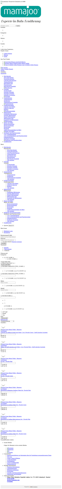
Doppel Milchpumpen (9, 117)
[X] (8, 451)
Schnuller (6, 161)
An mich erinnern (7, 241)
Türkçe (2, 69)
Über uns (9, 456)
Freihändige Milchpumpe (10, 114)
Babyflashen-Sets (8, 83)
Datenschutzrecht (11, 464)
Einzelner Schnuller (9, 92)
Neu (4, 315)
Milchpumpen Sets (8, 118)
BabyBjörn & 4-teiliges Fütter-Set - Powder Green (13, 405)
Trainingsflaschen (8, 82)
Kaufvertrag (10, 471)
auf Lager (5, 312)
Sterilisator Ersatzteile (9, 138)
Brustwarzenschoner (9, 124)
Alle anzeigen (10, 160)
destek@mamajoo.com (13, 480)
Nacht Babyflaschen (9, 79)
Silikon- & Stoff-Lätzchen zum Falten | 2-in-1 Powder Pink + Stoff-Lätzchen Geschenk (23, 347)
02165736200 (10, 478)
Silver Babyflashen (9, 77)
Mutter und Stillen (8, 201)
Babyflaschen (7, 147)
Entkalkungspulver (8, 137)
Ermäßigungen (7, 222)
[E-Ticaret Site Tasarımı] (3, 484)
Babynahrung (8, 249)
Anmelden (3, 243)
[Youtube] (10, 452)
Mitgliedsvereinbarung (13, 470)
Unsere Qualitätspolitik (13, 462)
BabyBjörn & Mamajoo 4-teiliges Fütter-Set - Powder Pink (16, 390)
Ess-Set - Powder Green (7, 376)
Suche (18, 25)
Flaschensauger (8, 85)
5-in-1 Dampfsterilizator (10, 134)
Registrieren (7, 232)
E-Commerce (34, 486)
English (6, 69)
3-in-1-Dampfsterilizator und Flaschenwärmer (15, 135)
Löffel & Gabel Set (9, 108)
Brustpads (6, 128)
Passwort (3, 238)
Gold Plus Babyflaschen (10, 80)
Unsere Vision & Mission (13, 458)
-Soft (31, 486)
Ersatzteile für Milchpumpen (11, 119)
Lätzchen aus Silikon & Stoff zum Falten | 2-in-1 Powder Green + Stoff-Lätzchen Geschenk (24, 332)
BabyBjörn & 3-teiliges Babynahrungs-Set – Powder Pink (15, 419)
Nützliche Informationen (13, 467)
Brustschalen (7, 127)
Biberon (6, 55)
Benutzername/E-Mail (6, 235)
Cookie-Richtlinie (11, 459)
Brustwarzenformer (9, 125)
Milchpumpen (7, 189)
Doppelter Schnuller (9, 93)
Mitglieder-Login (8, 231)
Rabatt (4, 313)
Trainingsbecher (8, 99)
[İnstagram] (10, 449)
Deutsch (11, 69)
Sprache (5, 67)
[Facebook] (10, 448)
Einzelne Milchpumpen (10, 115)
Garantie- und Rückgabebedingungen (16, 472)
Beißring (6, 109)
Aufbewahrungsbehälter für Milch (12, 130)
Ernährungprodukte (9, 180)
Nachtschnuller (8, 90)
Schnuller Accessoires (9, 95)
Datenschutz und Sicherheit (14, 474)
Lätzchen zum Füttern (9, 106)
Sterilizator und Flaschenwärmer (12, 212)
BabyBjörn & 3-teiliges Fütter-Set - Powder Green (13, 433)
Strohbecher (7, 101)
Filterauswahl (4, 318)
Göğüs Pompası (8, 53)
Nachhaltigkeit (11, 461)
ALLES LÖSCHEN (5, 264)
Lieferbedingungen (12, 468)
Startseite (6, 247)
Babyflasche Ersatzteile (10, 86)
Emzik (5, 56)
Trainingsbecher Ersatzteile (11, 102)
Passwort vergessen (17, 241)
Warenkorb (3, 73)
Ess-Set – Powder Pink (6, 361)
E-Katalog (10, 481)
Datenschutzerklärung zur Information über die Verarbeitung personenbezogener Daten (29, 455)
